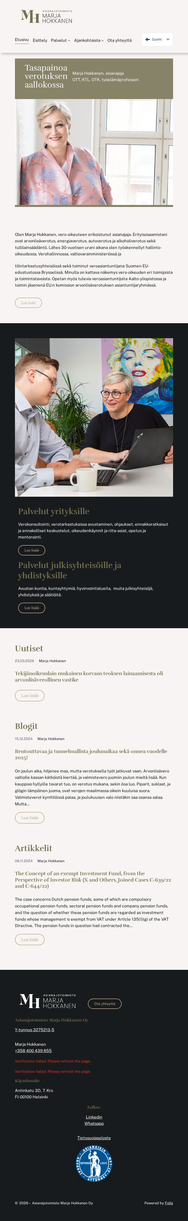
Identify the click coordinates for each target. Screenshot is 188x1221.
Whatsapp (94, 1123)
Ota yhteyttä (104, 1004)
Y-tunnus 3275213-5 (34, 1029)
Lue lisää (28, 303)
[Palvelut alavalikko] (69, 40)
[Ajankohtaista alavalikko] (102, 40)
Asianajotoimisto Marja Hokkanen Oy (62, 1203)
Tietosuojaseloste (94, 1137)
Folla (169, 1203)
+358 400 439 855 (33, 1050)
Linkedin (94, 1117)
